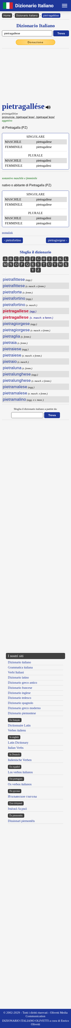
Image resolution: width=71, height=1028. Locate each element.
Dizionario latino (18, 677)
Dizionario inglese (19, 693)
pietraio (10, 361)
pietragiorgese (16, 323)
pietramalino (14, 399)
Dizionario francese (20, 687)
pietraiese (12, 348)
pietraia (10, 342)
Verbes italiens (17, 730)
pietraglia (11, 336)
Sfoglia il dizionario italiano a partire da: (35, 408)
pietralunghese (17, 374)
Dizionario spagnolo (20, 703)
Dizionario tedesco (19, 697)
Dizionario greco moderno (24, 708)
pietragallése (51, 15)
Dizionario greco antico (22, 682)
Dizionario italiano (19, 662)
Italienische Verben (20, 760)
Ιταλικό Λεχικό (17, 808)
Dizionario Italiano (27, 15)
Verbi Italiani (16, 672)
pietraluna (12, 367)
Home (7, 15)
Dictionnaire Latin (19, 725)
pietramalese (15, 386)
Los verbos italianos (20, 772)
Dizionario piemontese (22, 713)
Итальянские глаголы (22, 796)
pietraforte (12, 292)
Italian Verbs (15, 747)
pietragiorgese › (57, 240)
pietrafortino (14, 298)
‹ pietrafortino (12, 240)
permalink (7, 232)
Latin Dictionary (18, 742)
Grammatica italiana (20, 667)
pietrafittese (14, 279)
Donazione (35, 42)
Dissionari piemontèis (21, 821)
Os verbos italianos (20, 784)
